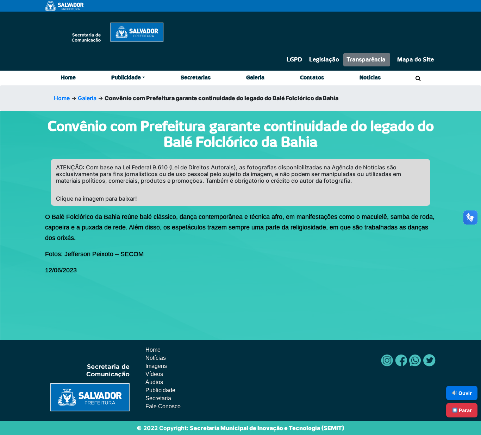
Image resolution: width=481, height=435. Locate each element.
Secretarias (196, 77)
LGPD (294, 60)
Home (68, 77)
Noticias (370, 77)
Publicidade (126, 77)
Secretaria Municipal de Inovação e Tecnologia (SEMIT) (267, 427)
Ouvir (464, 393)
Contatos (312, 77)
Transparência (366, 60)
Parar (465, 410)
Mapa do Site (415, 60)
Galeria (255, 77)
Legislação (324, 60)
